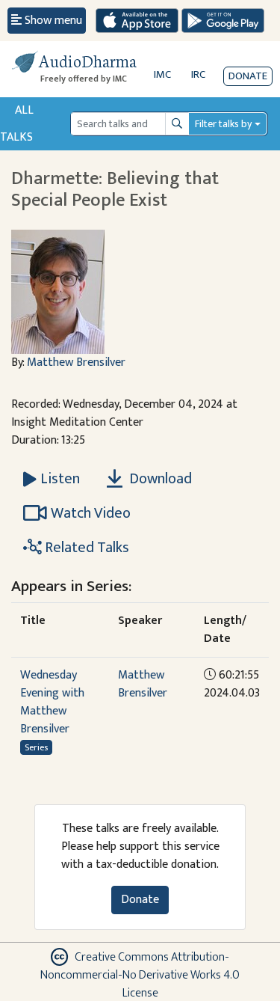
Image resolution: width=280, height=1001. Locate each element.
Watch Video (91, 513)
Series (36, 747)
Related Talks (85, 547)
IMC (162, 74)
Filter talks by (223, 123)
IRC (198, 74)
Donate (247, 76)
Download (159, 479)
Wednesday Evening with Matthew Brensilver (52, 702)
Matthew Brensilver (76, 362)
